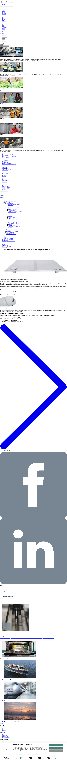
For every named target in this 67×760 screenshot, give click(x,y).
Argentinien (4, 10)
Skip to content (3, 0)
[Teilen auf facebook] (33, 517)
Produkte (3, 244)
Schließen (2, 195)
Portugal (3, 26)
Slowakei (3, 29)
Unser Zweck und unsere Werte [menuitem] (7, 184)
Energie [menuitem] (3, 36)
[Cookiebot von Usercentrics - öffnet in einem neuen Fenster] (6, 758)
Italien (3, 18)
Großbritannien (4, 17)
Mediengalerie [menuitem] (4, 180)
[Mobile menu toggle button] (3, 43)
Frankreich (4, 16)
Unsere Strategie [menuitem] (4, 185)
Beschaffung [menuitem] (4, 189)
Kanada (3, 19)
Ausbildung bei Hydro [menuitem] (5, 168)
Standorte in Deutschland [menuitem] (6, 187)
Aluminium (2, 197)
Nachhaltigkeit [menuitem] (5, 160)
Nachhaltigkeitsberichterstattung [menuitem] (7, 162)
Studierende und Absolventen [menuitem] (6, 169)
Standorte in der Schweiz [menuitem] (6, 188)
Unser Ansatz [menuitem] (4, 161)
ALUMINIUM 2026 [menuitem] (5, 157)
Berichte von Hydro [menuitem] (5, 190)
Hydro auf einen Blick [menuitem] (5, 179)
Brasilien (3, 12)
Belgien (3, 11)
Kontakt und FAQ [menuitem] (5, 173)
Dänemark (4, 13)
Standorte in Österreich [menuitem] (5, 186)
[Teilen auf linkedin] (33, 583)
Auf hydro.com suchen (4, 1)
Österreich (4, 24)
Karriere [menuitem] (4, 166)
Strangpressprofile (5, 245)
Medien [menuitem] (3, 40)
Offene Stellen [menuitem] (4, 167)
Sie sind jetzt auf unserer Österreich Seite (7, 6)
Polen (3, 25)
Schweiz (3, 28)
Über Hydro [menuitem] (4, 41)
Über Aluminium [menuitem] (5, 155)
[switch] (30, 758)
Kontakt (3, 4)
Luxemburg (4, 21)
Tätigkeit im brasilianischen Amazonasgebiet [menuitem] (9, 164)
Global (3, 9)
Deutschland (4, 14)
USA (3, 31)
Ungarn (3, 30)
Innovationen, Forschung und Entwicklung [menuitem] (9, 156)
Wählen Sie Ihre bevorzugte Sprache (6, 8)
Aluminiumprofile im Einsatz (6, 246)
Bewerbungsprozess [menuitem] (5, 172)
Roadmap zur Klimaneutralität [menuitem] (7, 163)
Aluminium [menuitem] (4, 35)
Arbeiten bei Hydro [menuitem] (5, 170)
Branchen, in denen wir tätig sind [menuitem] (7, 154)
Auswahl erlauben (56, 747)
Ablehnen (56, 750)
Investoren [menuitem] (4, 175)
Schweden (4, 27)
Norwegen (4, 23)
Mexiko (3, 22)
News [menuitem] (3, 178)
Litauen (3, 20)
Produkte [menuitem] (3, 153)
